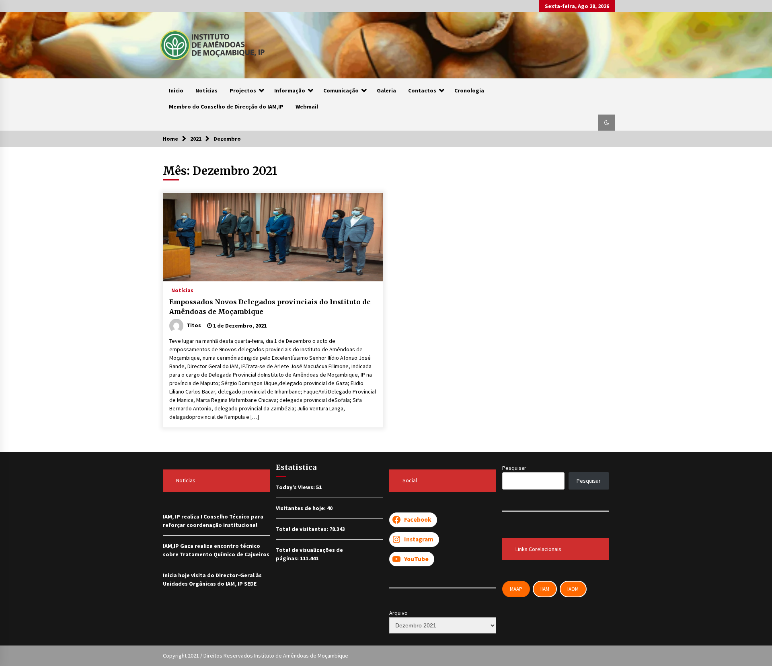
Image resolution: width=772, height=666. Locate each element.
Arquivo (398, 613)
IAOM (573, 589)
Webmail (307, 106)
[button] (606, 123)
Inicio (176, 90)
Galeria (386, 90)
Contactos (422, 90)
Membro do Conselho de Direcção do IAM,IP (226, 106)
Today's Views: (296, 487)
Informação (289, 90)
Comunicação (341, 90)
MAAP (516, 589)
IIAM (544, 589)
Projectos (243, 90)
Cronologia (469, 90)
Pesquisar (514, 467)
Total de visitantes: (302, 529)
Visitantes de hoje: (301, 508)
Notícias (206, 90)
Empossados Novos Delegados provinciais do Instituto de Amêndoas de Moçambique (270, 307)
